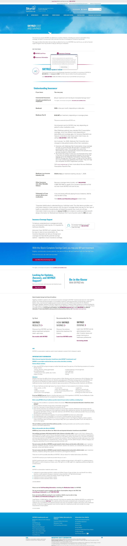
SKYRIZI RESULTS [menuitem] (34, 15)
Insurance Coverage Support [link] (64, 54)
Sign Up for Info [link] (39, 287)
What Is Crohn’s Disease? (38, 527)
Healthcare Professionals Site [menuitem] (95, 3)
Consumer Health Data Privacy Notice (84, 529)
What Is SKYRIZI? (36, 525)
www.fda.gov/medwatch (39, 492)
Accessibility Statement (80, 521)
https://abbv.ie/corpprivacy (79, 309)
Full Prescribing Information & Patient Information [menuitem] (78, 3)
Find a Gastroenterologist (38, 529)
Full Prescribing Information (60, 525)
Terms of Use (78, 525)
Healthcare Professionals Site (82, 519)
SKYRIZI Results (36, 523)
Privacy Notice (78, 527)
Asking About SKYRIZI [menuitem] (68, 15)
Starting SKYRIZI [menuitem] (81, 15)
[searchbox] (94, 9)
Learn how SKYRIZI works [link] (64, 336)
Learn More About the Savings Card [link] (44, 259)
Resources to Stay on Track (38, 531)
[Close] (76, 56)
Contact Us (77, 523)
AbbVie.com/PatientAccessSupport (67, 199)
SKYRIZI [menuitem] (27, 15)
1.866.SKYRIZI (72, 1)
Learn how (54, 1)
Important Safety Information (61, 521)
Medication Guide (58, 523)
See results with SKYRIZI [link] (39, 336)
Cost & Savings (76, 9)
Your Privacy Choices (80, 533)
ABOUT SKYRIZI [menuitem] (45, 15)
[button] (100, 9)
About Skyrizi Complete (38, 533)
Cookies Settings (79, 531)
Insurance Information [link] (41, 57)
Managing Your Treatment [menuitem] (95, 15)
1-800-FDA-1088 (54, 492)
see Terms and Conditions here (59, 267)
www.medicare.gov (62, 164)
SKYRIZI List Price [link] (40, 53)
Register (85, 9)
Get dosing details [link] (82, 340)
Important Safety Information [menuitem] (62, 3)
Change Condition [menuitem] (42, 11)
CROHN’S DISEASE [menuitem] (56, 15)
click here (48, 501)
